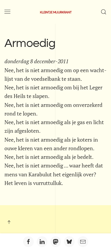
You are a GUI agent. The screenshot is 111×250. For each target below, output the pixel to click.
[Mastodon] (55, 241)
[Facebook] (28, 241)
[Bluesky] (69, 241)
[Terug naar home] (55, 12)
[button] (7, 12)
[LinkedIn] (42, 241)
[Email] (83, 241)
